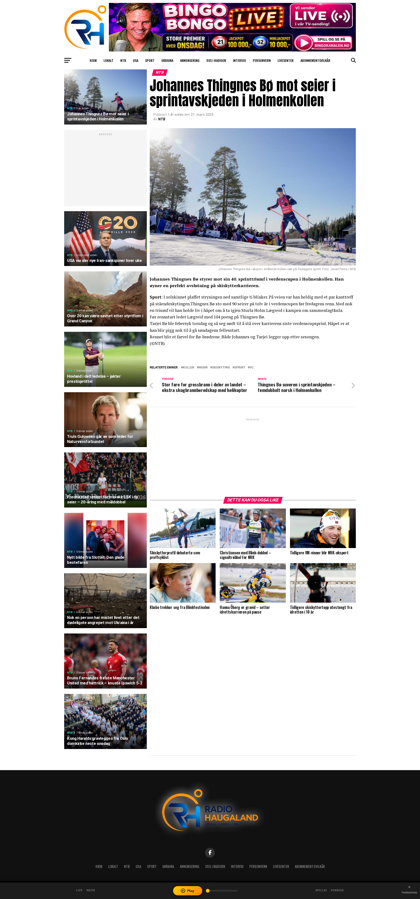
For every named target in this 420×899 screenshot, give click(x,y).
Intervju (239, 60)
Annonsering (190, 60)
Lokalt (109, 60)
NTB (123, 60)
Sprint (239, 367)
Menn (203, 367)
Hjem (93, 60)
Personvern (262, 60)
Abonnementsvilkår (315, 60)
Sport (150, 60)
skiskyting (221, 367)
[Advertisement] (105, 171)
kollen (188, 367)
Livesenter (286, 60)
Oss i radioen (216, 60)
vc (252, 367)
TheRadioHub (409, 892)
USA (135, 60)
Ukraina (167, 60)
